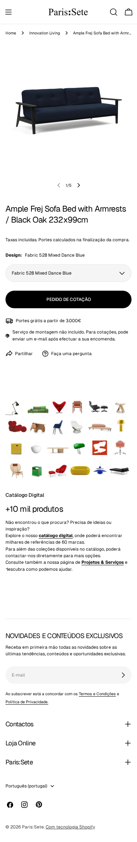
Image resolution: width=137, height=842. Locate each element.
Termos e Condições (97, 693)
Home (10, 33)
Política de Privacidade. (26, 701)
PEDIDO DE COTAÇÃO (68, 299)
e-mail (40, 339)
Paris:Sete (33, 827)
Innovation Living (44, 33)
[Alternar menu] (8, 12)
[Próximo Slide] (78, 185)
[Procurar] (113, 12)
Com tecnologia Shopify (70, 827)
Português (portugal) (26, 786)
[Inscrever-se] (123, 675)
